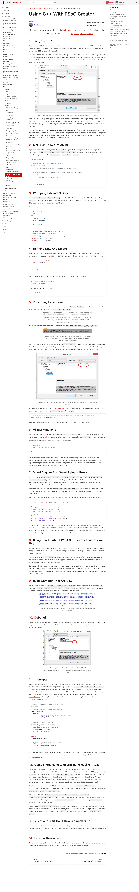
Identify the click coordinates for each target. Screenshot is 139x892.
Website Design (8, 218)
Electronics (5, 7)
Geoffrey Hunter (39, 25)
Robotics (4, 224)
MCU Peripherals (8, 84)
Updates (4, 229)
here (72, 843)
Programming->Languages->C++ (82, 34)
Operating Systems (9, 193)
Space (4, 227)
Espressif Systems (10, 96)
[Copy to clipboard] (104, 159)
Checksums (6, 38)
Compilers (6, 43)
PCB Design (5, 13)
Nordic (7, 105)
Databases (6, 52)
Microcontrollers (8, 87)
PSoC (6, 110)
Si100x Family (9, 181)
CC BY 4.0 (99, 853)
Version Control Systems (10, 211)
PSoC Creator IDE (68, 30)
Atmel (6, 91)
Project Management (8, 221)
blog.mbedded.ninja (71, 853)
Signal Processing (8, 206)
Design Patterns (8, 54)
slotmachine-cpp (34, 697)
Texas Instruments (10, 188)
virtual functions (43, 437)
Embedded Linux (8, 59)
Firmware (6, 61)
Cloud (5, 41)
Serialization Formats (9, 204)
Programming (6, 16)
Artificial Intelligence (9, 30)
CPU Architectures (9, 45)
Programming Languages (11, 75)
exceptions (61, 408)
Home (31, 8)
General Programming (10, 66)
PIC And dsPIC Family (11, 108)
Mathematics (6, 10)
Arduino (7, 89)
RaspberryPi (8, 178)
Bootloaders (7, 32)
